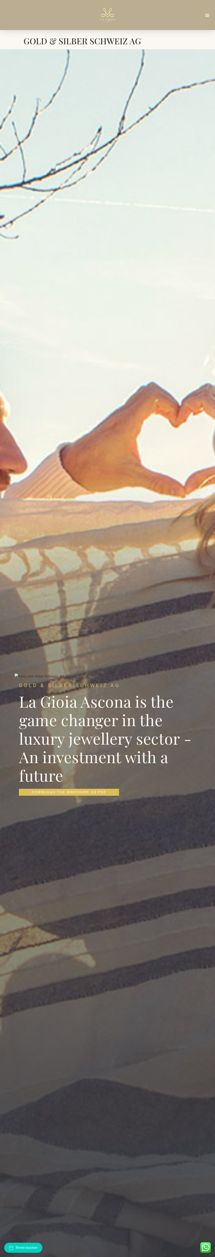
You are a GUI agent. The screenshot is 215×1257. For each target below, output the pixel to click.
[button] (207, 15)
